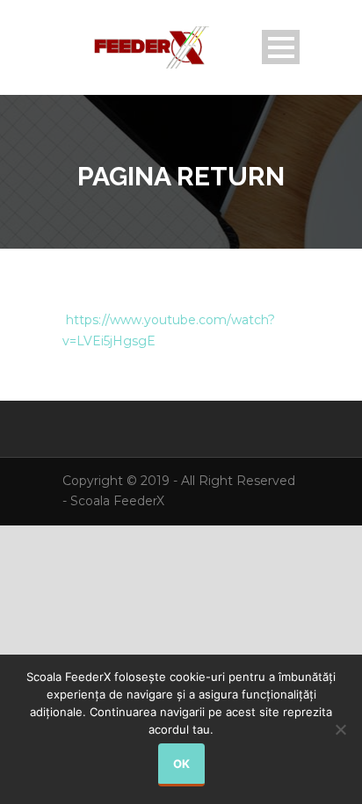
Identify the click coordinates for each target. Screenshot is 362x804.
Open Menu (281, 47)
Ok (181, 764)
